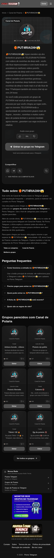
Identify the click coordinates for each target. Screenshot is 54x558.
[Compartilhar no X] (19, 170)
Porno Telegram (30, 555)
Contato (7, 544)
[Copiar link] (46, 170)
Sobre (14, 544)
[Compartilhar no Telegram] (13, 170)
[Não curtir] (34, 136)
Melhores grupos (10, 252)
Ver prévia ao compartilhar (21, 177)
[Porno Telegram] (10, 3)
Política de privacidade (41, 544)
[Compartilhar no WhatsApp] (7, 170)
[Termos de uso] (27, 529)
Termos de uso (25, 544)
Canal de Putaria (15, 13)
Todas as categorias (11, 248)
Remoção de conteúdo (21, 547)
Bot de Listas (37, 547)
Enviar (44, 4)
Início (4, 13)
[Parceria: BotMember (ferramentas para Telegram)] (27, 506)
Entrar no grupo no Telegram (28, 146)
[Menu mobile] (50, 4)
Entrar (14, 363)
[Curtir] (20, 136)
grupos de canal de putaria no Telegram (30, 209)
